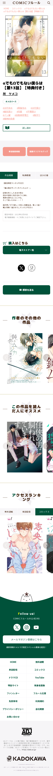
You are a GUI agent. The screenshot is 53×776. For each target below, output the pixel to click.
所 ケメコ (10, 94)
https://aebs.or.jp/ (29, 750)
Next (46, 357)
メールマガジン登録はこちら (26, 639)
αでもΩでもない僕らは (34, 8)
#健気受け (7, 111)
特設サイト (13, 685)
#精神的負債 (9, 118)
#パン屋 (6, 115)
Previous (6, 357)
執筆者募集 (39, 685)
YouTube (39, 677)
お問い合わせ (13, 716)
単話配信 (13, 669)
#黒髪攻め (21, 107)
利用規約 (39, 701)
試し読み (26, 127)
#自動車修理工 (22, 115)
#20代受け (35, 107)
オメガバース (11, 101)
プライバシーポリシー (13, 708)
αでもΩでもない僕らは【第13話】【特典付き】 (24, 11)
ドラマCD (13, 677)
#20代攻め (8, 107)
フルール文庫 (39, 693)
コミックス (17, 8)
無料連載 (39, 661)
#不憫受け (31, 111)
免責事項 (13, 701)
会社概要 (39, 708)
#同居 (19, 111)
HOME (6, 8)
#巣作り (36, 115)
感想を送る (26, 290)
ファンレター (13, 693)
